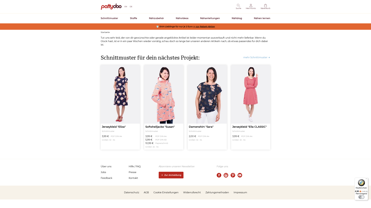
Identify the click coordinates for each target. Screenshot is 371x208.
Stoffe (133, 18)
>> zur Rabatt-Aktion (204, 26)
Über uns (106, 166)
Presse (132, 172)
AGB (146, 192)
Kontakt (133, 178)
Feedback (106, 178)
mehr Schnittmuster (255, 57)
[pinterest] (233, 175)
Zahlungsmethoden (217, 192)
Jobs (103, 172)
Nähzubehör (156, 18)
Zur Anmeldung (172, 175)
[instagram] (226, 175)
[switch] (361, 197)
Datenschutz (131, 192)
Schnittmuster (109, 18)
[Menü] (366, 179)
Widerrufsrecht (192, 192)
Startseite (105, 32)
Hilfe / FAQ (135, 166)
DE (131, 6)
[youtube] (240, 175)
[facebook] (219, 175)
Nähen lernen (262, 18)
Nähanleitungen (210, 18)
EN (125, 6)
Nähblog (237, 18)
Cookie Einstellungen (166, 192)
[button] (238, 7)
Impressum (240, 192)
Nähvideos (182, 18)
